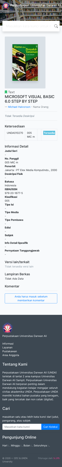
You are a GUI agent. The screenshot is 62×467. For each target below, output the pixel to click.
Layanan (7, 347)
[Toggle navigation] (7, 12)
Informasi (8, 343)
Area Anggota (10, 355)
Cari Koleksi (50, 426)
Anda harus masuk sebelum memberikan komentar (31, 298)
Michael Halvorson (19, 106)
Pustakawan (9, 351)
